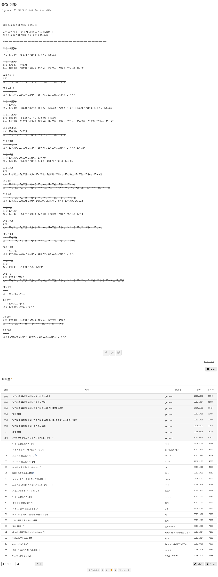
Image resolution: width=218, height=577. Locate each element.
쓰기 (200, 563)
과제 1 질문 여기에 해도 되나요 (26, 449)
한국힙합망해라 (172, 449)
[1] (32, 443)
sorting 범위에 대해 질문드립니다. (27, 479)
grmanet (8, 10)
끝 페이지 (123, 570)
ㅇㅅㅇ (168, 455)
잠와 (167, 520)
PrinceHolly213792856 (175, 544)
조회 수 (210, 389)
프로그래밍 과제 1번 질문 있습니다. (28, 514)
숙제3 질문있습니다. (21, 443)
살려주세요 (170, 526)
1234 (167, 461)
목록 (213, 369)
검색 (39, 563)
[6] (29, 555)
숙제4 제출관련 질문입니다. (24, 549)
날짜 (199, 389)
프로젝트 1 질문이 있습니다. (25, 467)
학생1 (167, 490)
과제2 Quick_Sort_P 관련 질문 (25, 490)
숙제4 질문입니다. (20, 496)
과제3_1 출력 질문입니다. (23, 508)
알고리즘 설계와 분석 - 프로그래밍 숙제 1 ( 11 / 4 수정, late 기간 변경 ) (44, 420)
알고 (167, 473)
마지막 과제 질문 (20, 555)
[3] (37, 508)
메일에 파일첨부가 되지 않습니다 (27, 532)
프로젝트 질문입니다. (22, 461)
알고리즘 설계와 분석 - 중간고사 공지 (29, 426)
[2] (33, 455)
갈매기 (168, 538)
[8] (30, 496)
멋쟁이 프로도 (171, 556)
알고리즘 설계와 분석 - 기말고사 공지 (29, 402)
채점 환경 (16, 526)
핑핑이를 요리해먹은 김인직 (178, 532)
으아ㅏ (168, 502)
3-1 (166, 508)
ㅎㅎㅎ (168, 496)
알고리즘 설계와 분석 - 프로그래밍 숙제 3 (31, 396)
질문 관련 (16, 414)
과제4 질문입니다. (20, 538)
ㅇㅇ (167, 484)
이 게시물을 (209, 361)
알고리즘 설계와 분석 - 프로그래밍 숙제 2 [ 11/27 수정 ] (37, 408)
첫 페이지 (94, 570)
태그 (212, 563)
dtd (166, 467)
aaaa (167, 479)
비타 (167, 443)
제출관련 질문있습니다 (22, 502)
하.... (167, 514)
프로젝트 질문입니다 (21, 455)
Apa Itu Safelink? (20, 544)
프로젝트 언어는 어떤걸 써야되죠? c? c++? (31, 484)
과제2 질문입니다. (20, 473)
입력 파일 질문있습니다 (23, 520)
